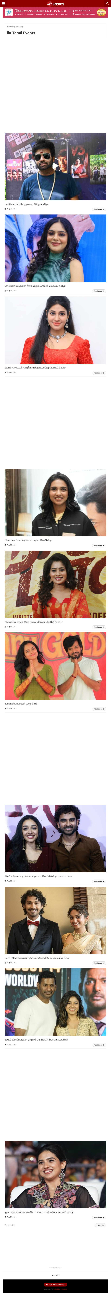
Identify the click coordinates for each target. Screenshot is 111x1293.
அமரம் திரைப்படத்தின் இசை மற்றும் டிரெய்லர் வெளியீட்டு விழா (35, 367)
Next (99, 1225)
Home (56, 1275)
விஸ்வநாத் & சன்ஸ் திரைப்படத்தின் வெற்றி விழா (28, 540)
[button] (3, 3)
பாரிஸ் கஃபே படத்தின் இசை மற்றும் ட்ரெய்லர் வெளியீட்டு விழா (35, 285)
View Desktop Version (56, 1285)
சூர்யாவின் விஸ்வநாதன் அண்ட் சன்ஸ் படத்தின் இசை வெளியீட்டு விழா (40, 1212)
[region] (55, 84)
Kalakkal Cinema (60, 1289)
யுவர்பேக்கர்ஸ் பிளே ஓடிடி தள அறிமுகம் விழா (26, 204)
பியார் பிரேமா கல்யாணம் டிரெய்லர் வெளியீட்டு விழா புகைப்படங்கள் (37, 957)
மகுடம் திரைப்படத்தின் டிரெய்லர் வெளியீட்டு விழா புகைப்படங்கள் (36, 1039)
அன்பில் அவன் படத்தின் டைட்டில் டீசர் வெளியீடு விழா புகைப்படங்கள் (38, 876)
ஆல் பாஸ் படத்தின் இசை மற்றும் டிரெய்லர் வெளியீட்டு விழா (34, 621)
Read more (98, 209)
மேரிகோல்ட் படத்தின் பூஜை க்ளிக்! (21, 703)
